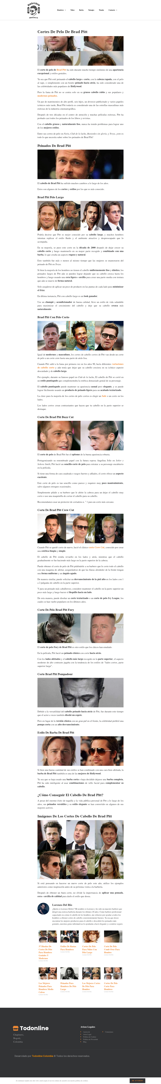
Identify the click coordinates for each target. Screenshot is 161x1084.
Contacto (112, 10)
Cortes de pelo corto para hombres (111, 986)
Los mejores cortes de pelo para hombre (91, 986)
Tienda (101, 10)
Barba (81, 10)
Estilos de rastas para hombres (68, 948)
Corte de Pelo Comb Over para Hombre (112, 949)
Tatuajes (91, 10)
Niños (72, 10)
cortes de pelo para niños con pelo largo (89, 949)
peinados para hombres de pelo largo (68, 986)
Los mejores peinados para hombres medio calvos (46, 988)
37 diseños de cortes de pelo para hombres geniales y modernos (45, 952)
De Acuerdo (137, 1081)
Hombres (60, 10)
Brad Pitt (61, 69)
